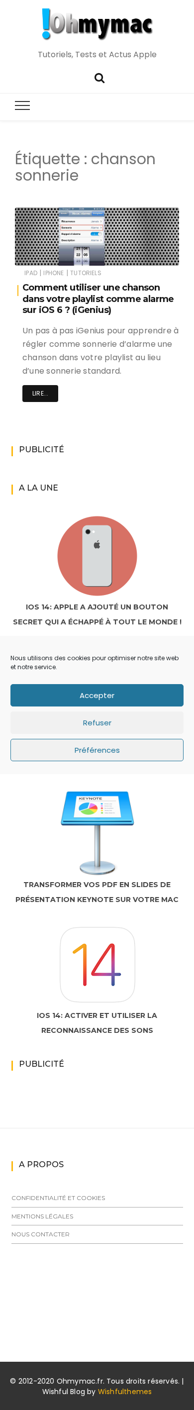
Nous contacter (40, 1234)
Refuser (97, 722)
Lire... (40, 393)
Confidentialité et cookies (58, 1198)
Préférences (97, 750)
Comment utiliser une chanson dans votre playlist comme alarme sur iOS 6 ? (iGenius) (98, 298)
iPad (30, 273)
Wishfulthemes (125, 1392)
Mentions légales (42, 1216)
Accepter (97, 695)
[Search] (99, 77)
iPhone (53, 273)
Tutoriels (85, 273)
